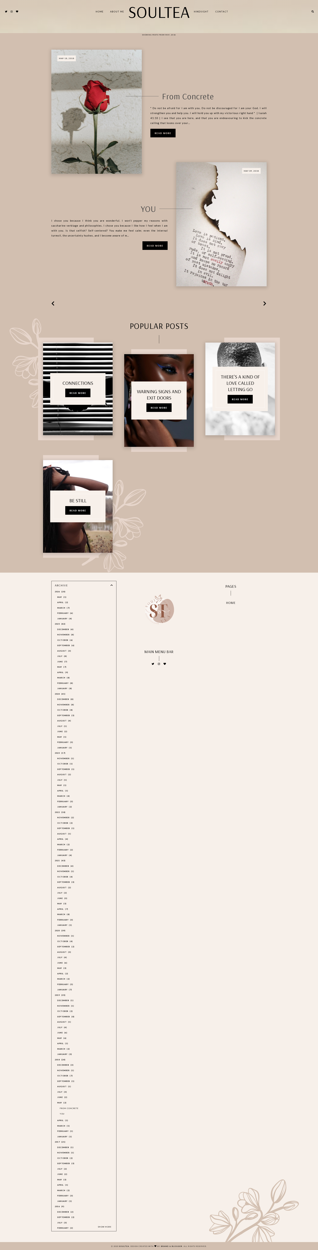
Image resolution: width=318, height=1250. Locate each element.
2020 (60, 930)
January (64, 618)
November (65, 635)
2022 (60, 812)
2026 (60, 591)
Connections (78, 383)
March (63, 608)
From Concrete (188, 96)
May (61, 597)
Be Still (77, 500)
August (63, 651)
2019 (60, 995)
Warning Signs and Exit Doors (159, 394)
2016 (59, 1206)
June (61, 661)
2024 (60, 694)
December (65, 629)
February (64, 613)
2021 (60, 860)
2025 (60, 624)
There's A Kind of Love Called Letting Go (240, 383)
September (65, 645)
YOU (148, 209)
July (61, 656)
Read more (163, 133)
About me (117, 11)
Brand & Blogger (171, 1246)
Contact (221, 11)
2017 (60, 1142)
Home (100, 11)
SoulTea (159, 11)
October (64, 640)
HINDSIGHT (201, 11)
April (62, 602)
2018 (60, 1060)
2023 (60, 753)
